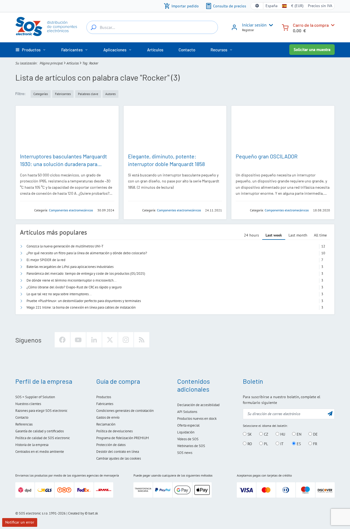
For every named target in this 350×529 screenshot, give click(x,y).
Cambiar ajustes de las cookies (118, 458)
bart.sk (93, 513)
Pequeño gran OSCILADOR (267, 156)
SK (249, 434)
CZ (265, 434)
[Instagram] (125, 339)
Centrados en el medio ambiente (39, 451)
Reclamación (105, 424)
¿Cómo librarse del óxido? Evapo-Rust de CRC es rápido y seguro (74, 287)
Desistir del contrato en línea (117, 451)
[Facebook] (62, 339)
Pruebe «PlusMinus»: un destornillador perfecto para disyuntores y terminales (84, 301)
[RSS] (141, 339)
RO (249, 443)
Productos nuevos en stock (197, 418)
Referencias (24, 424)
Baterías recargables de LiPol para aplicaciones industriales (70, 266)
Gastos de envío (107, 417)
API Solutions (187, 411)
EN (298, 434)
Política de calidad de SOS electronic (42, 438)
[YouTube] (78, 339)
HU (282, 434)
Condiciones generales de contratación (125, 410)
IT (281, 443)
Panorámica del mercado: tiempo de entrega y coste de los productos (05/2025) (86, 273)
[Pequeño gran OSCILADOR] (283, 129)
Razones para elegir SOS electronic (41, 410)
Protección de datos (111, 444)
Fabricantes (104, 403)
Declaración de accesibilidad (198, 405)
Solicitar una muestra (312, 49)
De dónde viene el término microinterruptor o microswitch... (71, 280)
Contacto (21, 417)
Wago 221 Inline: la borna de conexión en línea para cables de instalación (81, 307)
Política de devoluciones (114, 431)
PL (265, 443)
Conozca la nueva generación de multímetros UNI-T (65, 246)
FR (314, 443)
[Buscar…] (93, 27)
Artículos (72, 63)
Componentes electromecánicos (71, 210)
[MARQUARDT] (25, 210)
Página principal (51, 63)
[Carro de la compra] (285, 27)
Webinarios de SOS (191, 446)
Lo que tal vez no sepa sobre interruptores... (59, 294)
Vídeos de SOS (188, 439)
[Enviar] (330, 413)
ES (298, 443)
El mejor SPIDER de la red (46, 260)
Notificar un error (19, 522)
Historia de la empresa (31, 444)
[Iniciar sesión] (234, 29)
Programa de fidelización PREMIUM (122, 438)
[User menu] (270, 25)
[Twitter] (110, 339)
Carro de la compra (311, 25)
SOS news (184, 452)
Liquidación (185, 432)
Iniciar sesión (254, 25)
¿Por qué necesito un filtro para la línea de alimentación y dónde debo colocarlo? (87, 253)
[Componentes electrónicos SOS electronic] (46, 26)
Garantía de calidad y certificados (39, 431)
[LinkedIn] (94, 339)
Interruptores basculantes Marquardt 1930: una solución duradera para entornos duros (63, 164)
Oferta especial (188, 425)
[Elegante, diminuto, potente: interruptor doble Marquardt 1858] (175, 129)
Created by (76, 513)
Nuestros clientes (28, 403)
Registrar (248, 30)
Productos (103, 397)
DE (315, 434)
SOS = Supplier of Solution (35, 397)
